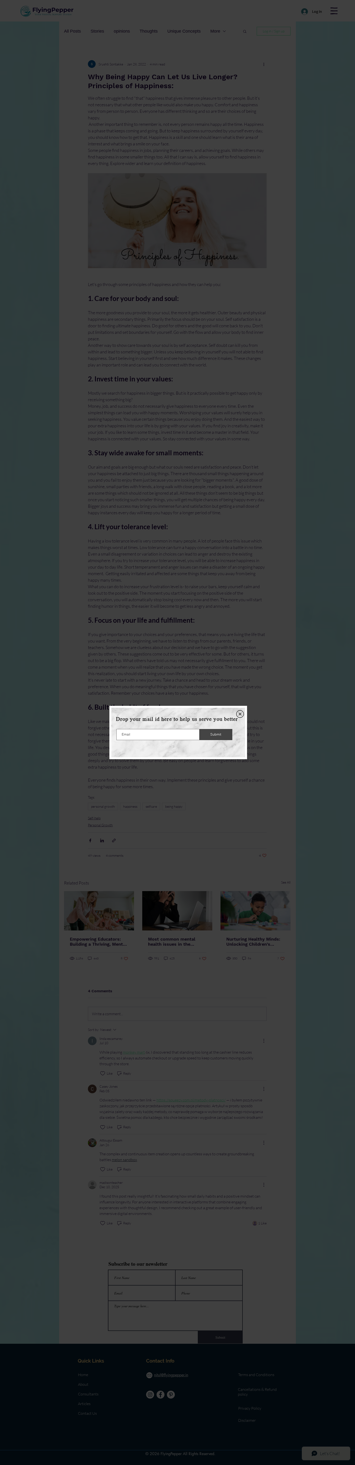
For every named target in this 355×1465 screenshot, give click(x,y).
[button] (240, 714)
